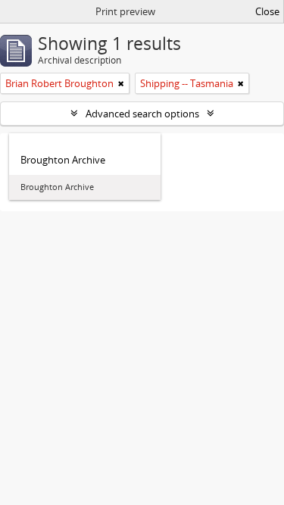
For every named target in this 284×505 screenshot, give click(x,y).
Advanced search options (142, 113)
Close (267, 11)
